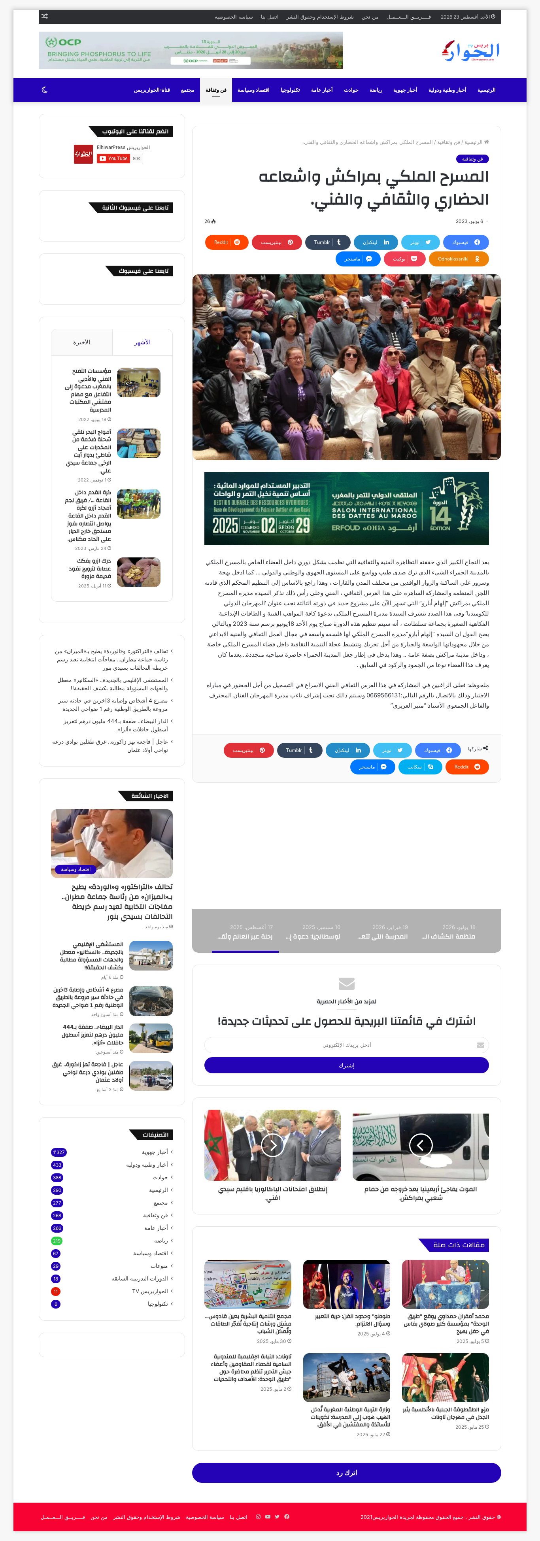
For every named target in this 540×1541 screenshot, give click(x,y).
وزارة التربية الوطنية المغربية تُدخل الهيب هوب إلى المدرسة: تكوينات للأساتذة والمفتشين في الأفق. (350, 1417)
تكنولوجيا (290, 90)
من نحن (370, 16)
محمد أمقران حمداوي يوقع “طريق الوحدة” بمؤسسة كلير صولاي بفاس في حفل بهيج (446, 1324)
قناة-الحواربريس (152, 90)
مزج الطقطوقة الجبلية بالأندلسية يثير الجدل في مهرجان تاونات (446, 1413)
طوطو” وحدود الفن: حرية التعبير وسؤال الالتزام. (352, 1320)
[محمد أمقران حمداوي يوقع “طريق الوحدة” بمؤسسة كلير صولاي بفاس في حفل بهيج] (445, 1284)
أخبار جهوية (405, 90)
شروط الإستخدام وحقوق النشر (320, 16)
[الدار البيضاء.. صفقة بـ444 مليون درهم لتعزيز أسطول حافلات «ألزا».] (151, 1038)
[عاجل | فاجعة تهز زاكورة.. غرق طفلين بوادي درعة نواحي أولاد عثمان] (151, 1076)
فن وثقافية (448, 142)
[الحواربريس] (469, 51)
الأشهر (142, 342)
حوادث (351, 90)
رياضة (376, 90)
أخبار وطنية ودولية (447, 90)
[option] (447, 931)
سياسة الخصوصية (234, 16)
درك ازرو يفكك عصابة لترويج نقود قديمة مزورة (90, 569)
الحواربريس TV (150, 1291)
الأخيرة (81, 342)
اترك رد (346, 1473)
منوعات (159, 1266)
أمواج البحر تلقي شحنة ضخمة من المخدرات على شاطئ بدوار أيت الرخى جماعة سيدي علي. (88, 451)
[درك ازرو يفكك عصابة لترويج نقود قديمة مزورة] (138, 572)
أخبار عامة (322, 90)
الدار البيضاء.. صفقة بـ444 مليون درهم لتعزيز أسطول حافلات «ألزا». (92, 1035)
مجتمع (187, 90)
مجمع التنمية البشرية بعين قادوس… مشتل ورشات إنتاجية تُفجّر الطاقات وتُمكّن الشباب (248, 1324)
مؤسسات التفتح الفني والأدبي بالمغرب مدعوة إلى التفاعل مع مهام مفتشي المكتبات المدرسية (88, 390)
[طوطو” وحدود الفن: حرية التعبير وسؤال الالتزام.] (346, 1284)
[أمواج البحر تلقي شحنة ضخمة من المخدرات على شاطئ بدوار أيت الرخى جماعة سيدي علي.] (138, 443)
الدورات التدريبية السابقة (139, 1278)
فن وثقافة (216, 90)
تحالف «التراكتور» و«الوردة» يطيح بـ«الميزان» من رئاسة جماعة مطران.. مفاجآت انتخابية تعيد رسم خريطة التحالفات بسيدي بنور (111, 659)
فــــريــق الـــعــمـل (409, 16)
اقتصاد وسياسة (254, 90)
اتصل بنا (270, 16)
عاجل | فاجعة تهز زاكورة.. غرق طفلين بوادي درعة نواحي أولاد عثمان (87, 1072)
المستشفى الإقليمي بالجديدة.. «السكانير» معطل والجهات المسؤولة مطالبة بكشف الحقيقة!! (91, 956)
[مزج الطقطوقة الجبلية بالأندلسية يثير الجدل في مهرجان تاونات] (445, 1377)
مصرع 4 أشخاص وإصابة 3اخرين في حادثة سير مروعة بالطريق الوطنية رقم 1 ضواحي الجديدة (88, 997)
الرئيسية (487, 90)
